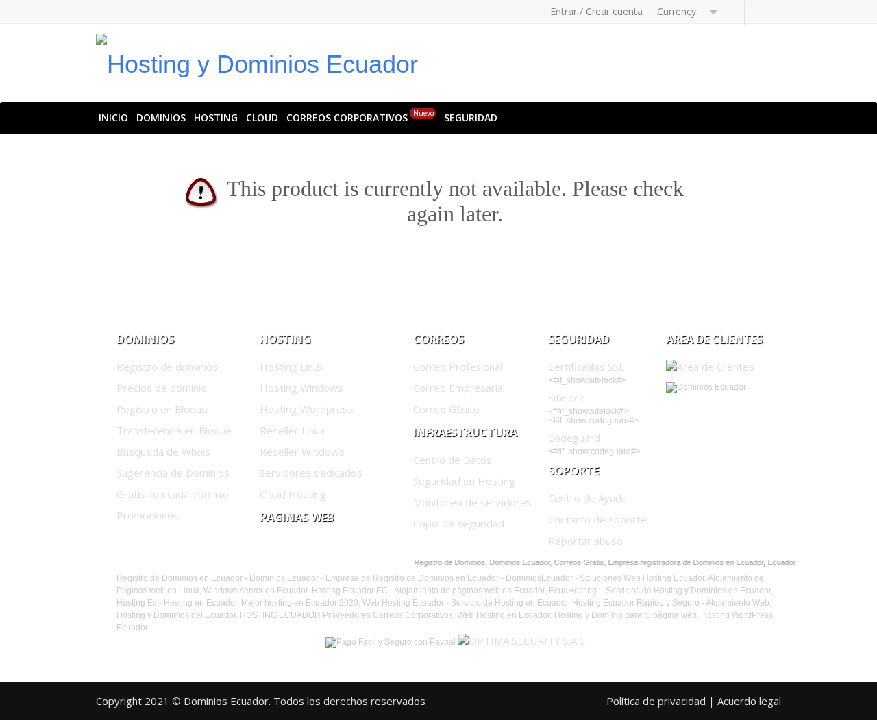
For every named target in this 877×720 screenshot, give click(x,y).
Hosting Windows (301, 388)
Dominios (161, 117)
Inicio (113, 117)
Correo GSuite (446, 409)
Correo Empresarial (459, 388)
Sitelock (566, 397)
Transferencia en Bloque (174, 430)
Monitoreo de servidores (472, 502)
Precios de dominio (161, 388)
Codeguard (574, 438)
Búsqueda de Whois (163, 451)
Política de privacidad (656, 701)
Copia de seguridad (458, 523)
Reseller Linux (292, 430)
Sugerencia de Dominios (173, 473)
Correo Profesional (457, 366)
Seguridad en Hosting (464, 481)
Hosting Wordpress (307, 409)
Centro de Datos (452, 460)
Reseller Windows (302, 451)
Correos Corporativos (360, 116)
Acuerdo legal (749, 701)
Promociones (147, 515)
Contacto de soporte (597, 519)
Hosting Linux (292, 366)
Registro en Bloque (162, 409)
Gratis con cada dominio (172, 494)
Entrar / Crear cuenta (596, 11)
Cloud (262, 117)
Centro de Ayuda (587, 498)
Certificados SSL (586, 366)
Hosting (216, 117)
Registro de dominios (167, 366)
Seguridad (470, 117)
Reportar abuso (585, 540)
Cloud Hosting (293, 494)
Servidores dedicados (311, 473)
